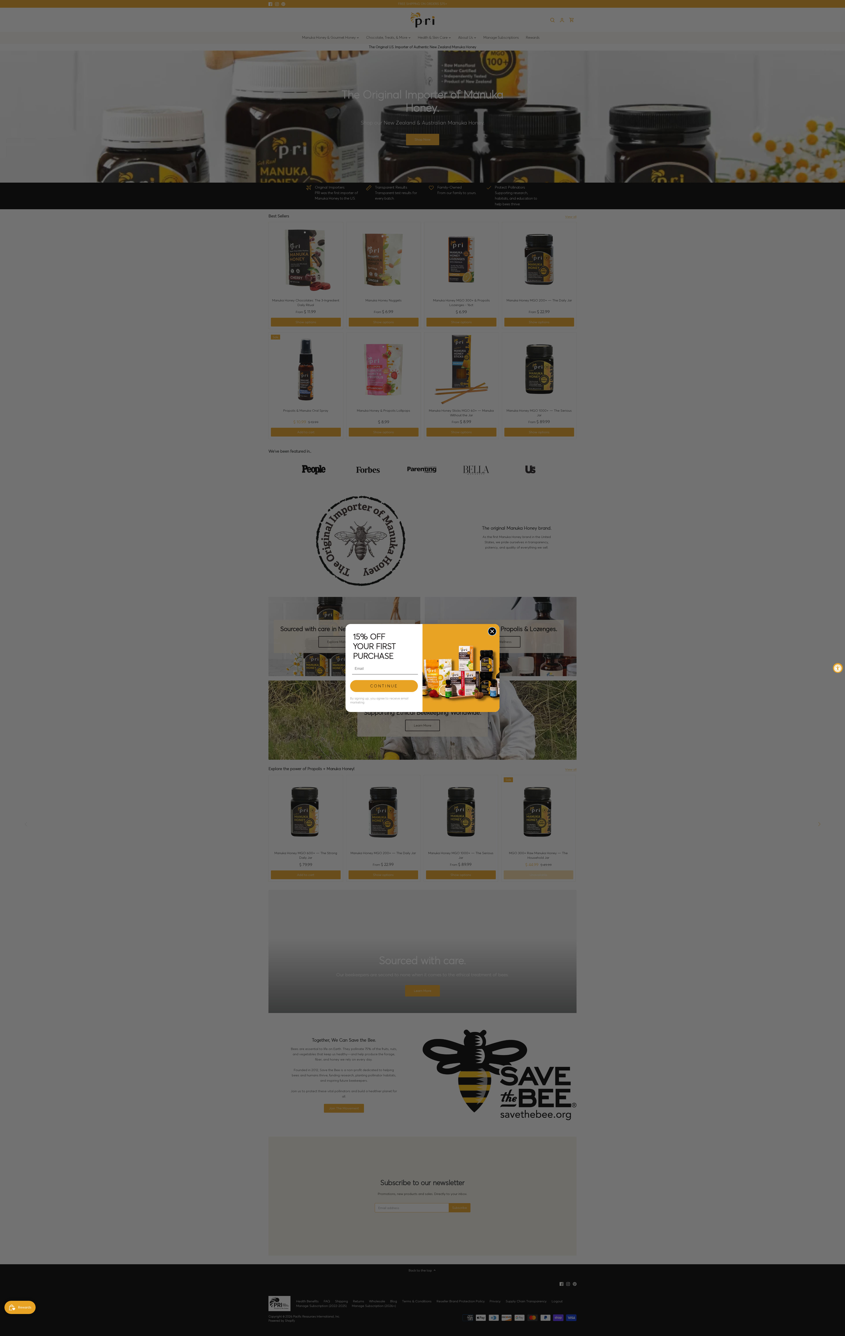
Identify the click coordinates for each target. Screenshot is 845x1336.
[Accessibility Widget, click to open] (838, 668)
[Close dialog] (492, 631)
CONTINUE (384, 685)
